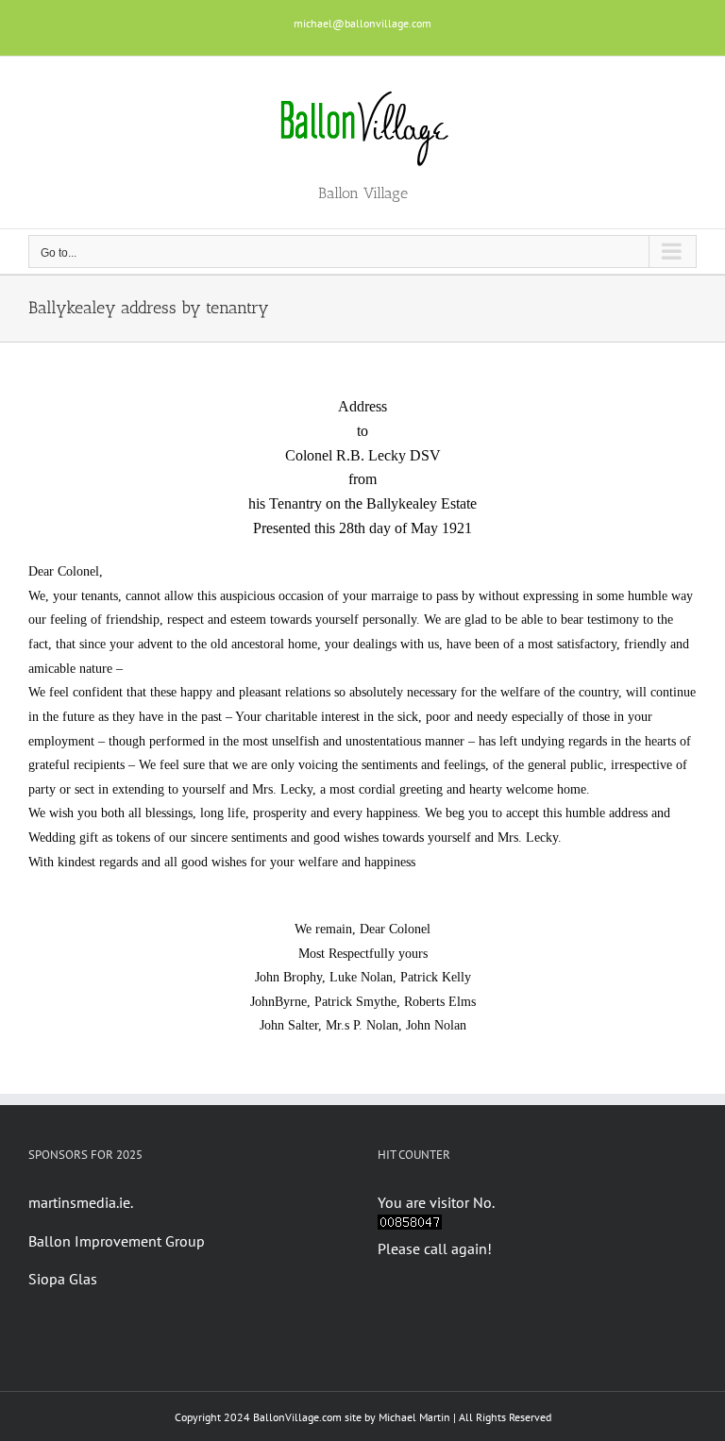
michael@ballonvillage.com (362, 23)
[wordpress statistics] (410, 1225)
